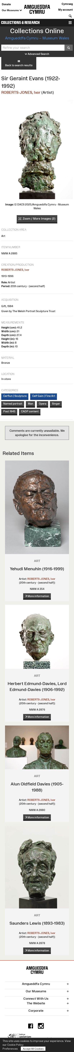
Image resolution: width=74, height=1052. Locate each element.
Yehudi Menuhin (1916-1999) (37, 568)
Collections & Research (20, 22)
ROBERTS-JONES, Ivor (20, 92)
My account (65, 9)
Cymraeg (67, 3)
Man (30, 403)
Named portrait (12, 403)
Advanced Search (38, 53)
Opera (42, 403)
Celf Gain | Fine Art (43, 395)
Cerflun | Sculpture (15, 395)
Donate (6, 4)
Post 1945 (9, 411)
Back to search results (19, 65)
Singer (56, 403)
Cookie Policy (15, 1044)
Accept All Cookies (33, 1048)
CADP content (30, 411)
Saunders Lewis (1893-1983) (37, 923)
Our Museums (11, 10)
